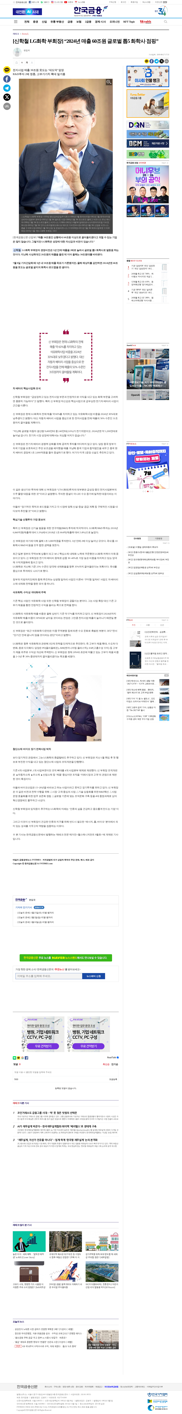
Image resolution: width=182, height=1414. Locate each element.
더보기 (164, 163)
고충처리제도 (140, 1387)
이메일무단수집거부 (155, 1387)
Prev (130, 470)
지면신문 (158, 2)
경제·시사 (100, 21)
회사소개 (48, 1387)
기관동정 (158, 538)
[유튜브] (68, 2)
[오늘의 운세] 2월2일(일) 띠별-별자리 (35, 917)
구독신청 (112, 2)
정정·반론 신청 (68, 1387)
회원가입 (134, 2)
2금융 (88, 21)
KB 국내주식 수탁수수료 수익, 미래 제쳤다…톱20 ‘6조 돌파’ (46, 1346)
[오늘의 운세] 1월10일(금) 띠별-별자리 (35, 922)
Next (165, 470)
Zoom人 (25, 34)
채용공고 (98, 1387)
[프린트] (16, 62)
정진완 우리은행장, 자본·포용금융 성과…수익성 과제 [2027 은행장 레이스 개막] (49, 1333)
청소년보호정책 (126, 1387)
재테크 (16, 34)
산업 (44, 21)
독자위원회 (89, 1387)
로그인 (123, 2)
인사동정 (137, 538)
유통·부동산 (57, 21)
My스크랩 (146, 2)
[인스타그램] (57, 2)
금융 (70, 21)
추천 (133, 625)
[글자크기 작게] (21, 62)
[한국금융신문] (20, 2)
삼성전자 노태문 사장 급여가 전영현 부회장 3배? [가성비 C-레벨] (44, 1329)
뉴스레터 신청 (94, 976)
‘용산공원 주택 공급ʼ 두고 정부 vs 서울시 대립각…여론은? (41, 1338)
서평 (148, 625)
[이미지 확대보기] (109, 82)
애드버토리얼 (132, 675)
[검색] (165, 21)
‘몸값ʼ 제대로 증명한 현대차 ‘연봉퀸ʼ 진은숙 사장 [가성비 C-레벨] (44, 1342)
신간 (162, 625)
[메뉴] (15, 21)
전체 (26, 21)
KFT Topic (129, 21)
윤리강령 (79, 1387)
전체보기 (39, 907)
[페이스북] (34, 2)
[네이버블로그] (45, 2)
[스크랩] (31, 62)
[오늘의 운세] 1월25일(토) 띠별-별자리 (35, 913)
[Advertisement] (37, 296)
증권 (35, 21)
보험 (78, 21)
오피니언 (115, 21)
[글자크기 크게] (26, 62)
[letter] (80, 2)
